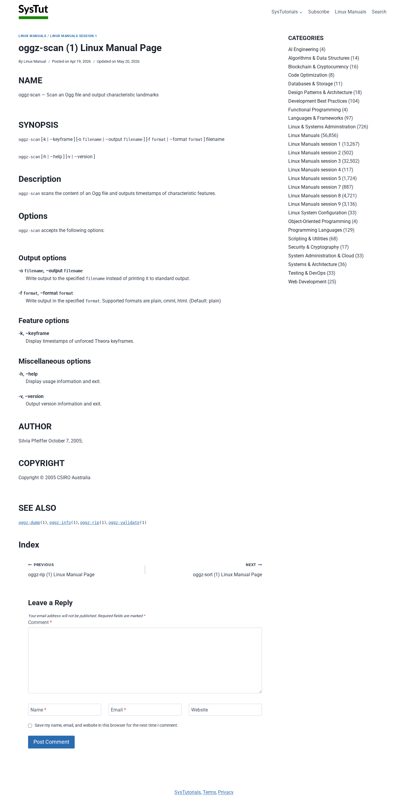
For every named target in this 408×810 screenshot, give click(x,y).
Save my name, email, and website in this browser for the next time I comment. (106, 725)
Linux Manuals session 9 (314, 204)
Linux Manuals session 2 (314, 153)
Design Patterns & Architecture (320, 92)
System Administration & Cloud (321, 256)
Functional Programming (314, 110)
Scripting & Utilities (308, 239)
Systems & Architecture (312, 264)
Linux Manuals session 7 (314, 187)
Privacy (226, 792)
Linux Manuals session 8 (314, 196)
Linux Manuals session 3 (314, 161)
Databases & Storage (310, 84)
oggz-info (60, 522)
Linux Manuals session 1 (73, 36)
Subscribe (318, 12)
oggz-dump (29, 522)
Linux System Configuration (317, 213)
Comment (40, 622)
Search (379, 12)
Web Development (307, 282)
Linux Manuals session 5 (314, 178)
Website (199, 709)
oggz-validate (123, 522)
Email (118, 709)
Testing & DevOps (307, 273)
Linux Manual (35, 61)
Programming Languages (315, 230)
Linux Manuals (350, 12)
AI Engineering (303, 49)
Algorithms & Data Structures (318, 58)
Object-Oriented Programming (319, 221)
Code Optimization (307, 75)
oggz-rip (89, 522)
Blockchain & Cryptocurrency (318, 67)
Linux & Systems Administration (322, 127)
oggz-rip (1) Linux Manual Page (61, 569)
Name (38, 709)
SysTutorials (187, 792)
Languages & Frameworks (315, 118)
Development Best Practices (317, 101)
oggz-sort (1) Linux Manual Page (227, 569)
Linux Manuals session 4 (314, 170)
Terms (209, 792)
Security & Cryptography (313, 247)
